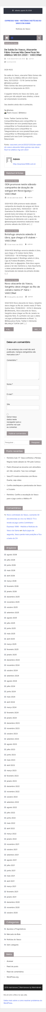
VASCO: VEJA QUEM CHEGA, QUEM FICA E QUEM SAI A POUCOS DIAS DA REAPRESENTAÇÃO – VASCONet (38, 329)
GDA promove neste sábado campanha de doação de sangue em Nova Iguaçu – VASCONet (20, 189)
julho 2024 (11, 686)
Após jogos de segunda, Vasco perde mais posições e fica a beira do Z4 (24, 534)
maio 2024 (11, 697)
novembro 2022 (13, 791)
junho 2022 (11, 818)
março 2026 (11, 581)
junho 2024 (11, 691)
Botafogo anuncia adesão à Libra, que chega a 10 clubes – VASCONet (21, 237)
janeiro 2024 (12, 718)
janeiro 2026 (12, 591)
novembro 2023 (13, 728)
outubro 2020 (12, 913)
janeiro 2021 (11, 897)
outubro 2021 (12, 849)
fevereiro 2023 (13, 776)
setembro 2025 (13, 612)
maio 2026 (11, 570)
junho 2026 (11, 565)
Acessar (10, 961)
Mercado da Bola (13, 934)
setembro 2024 (13, 676)
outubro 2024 (12, 670)
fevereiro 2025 (13, 649)
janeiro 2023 (12, 781)
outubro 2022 (12, 797)
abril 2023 (11, 765)
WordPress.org (13, 977)
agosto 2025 (12, 618)
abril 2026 (11, 576)
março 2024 (11, 707)
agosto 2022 (12, 807)
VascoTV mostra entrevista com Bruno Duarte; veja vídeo (22, 478)
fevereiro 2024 (13, 712)
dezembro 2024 (13, 660)
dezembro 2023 (13, 723)
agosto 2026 (12, 555)
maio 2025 (11, 633)
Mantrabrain (36, 987)
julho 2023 (11, 749)
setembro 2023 (13, 739)
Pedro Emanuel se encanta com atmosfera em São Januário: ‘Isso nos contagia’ (24, 469)
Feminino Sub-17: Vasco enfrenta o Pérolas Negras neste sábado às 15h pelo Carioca (24, 460)
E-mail (10, 394)
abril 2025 (11, 639)
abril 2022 (11, 828)
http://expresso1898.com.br (24, 164)
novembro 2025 (13, 602)
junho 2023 (11, 755)
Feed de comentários (15, 972)
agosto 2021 (12, 860)
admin (31, 59)
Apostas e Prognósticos (16, 929)
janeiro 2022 (12, 839)
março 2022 (11, 834)
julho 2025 (11, 623)
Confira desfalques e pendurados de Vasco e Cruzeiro (24, 487)
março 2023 (11, 770)
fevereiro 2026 (13, 586)
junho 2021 (11, 870)
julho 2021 (11, 865)
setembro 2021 (13, 855)
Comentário (12, 360)
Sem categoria (12, 945)
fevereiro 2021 (12, 892)
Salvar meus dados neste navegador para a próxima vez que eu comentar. (14, 422)
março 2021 (11, 886)
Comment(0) (11, 62)
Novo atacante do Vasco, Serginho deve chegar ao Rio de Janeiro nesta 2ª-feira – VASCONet (22, 288)
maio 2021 (11, 876)
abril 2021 (11, 881)
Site (8, 404)
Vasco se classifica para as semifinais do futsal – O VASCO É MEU (10, 329)
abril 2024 (11, 702)
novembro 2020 (13, 907)
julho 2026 (11, 560)
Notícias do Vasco (11, 43)
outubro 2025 (12, 607)
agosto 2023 (12, 744)
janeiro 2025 (12, 655)
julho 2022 (11, 813)
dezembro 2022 (13, 786)
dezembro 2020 (13, 902)
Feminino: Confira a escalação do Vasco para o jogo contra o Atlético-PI (22, 497)
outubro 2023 (12, 734)
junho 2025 (11, 628)
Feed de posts (12, 966)
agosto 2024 (12, 681)
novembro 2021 (13, 844)
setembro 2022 (13, 802)
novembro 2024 (13, 665)
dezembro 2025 (13, 597)
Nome (10, 384)
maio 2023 (11, 760)
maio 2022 (11, 823)
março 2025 (11, 644)
